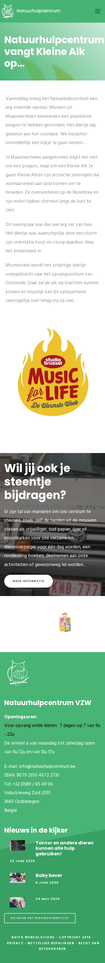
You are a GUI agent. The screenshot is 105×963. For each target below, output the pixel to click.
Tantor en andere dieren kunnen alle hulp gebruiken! (65, 848)
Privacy (15, 943)
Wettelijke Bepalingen (50, 943)
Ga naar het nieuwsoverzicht (39, 918)
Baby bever (49, 875)
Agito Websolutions (33, 937)
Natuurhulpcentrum (38, 11)
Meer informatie (29, 581)
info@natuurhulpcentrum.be (47, 766)
